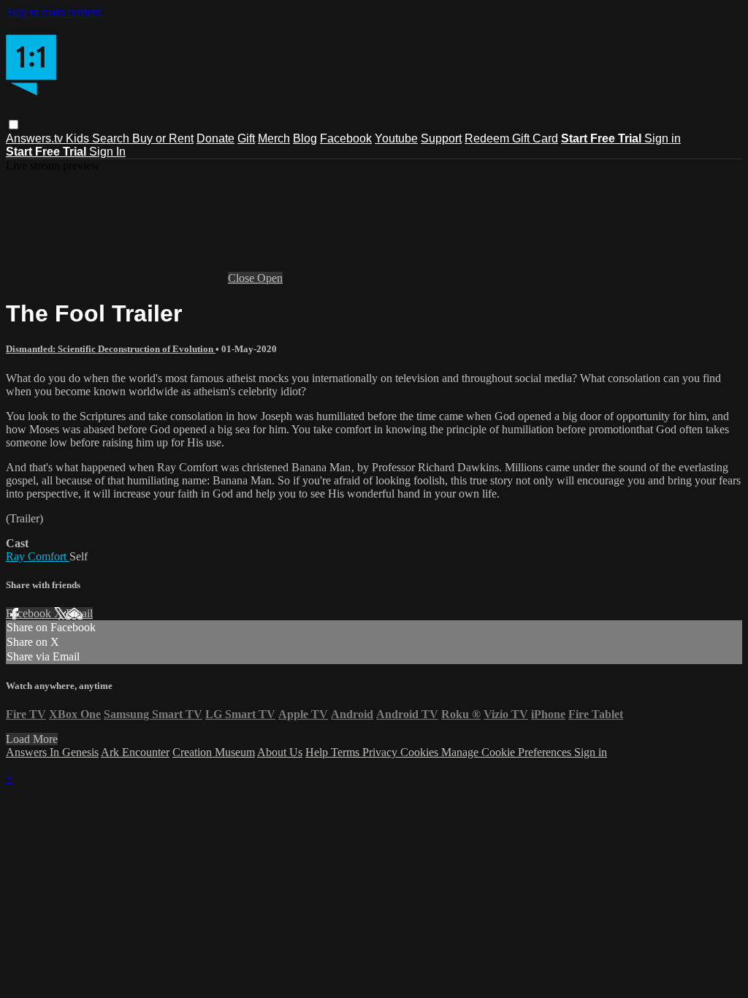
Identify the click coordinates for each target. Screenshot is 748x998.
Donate (215, 138)
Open (270, 278)
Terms (346, 752)
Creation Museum (213, 752)
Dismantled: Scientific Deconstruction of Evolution (110, 348)
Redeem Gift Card (511, 138)
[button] (13, 124)
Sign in (662, 138)
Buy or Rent (163, 138)
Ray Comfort (37, 556)
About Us (279, 752)
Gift (246, 138)
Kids (79, 138)
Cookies (420, 752)
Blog (305, 138)
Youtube (396, 138)
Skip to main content (53, 12)
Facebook (346, 138)
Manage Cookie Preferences (507, 752)
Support (441, 138)
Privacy (381, 752)
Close (242, 278)
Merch (274, 138)
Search (112, 138)
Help (318, 752)
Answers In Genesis (52, 752)
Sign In (107, 151)
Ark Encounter (135, 752)
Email (79, 613)
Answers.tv (36, 138)
